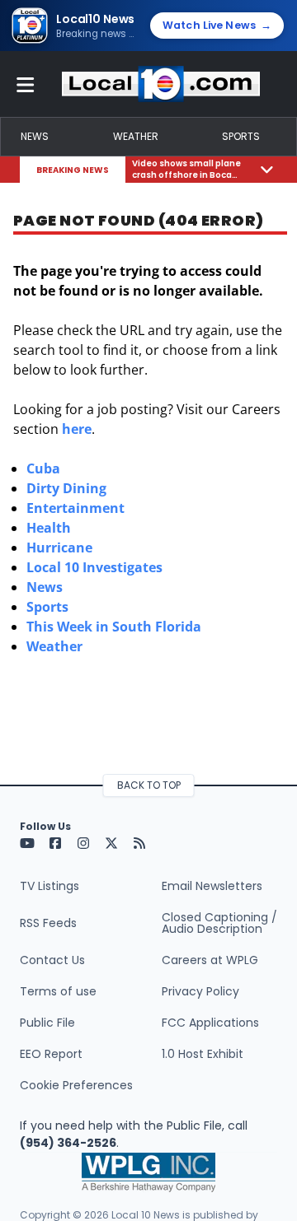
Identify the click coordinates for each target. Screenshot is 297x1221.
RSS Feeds (48, 923)
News (35, 136)
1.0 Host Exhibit (202, 1054)
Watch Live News (217, 25)
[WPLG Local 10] (161, 84)
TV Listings (49, 886)
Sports (241, 136)
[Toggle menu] (25, 84)
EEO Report (51, 1054)
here (77, 429)
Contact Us (52, 960)
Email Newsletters (212, 886)
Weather (135, 136)
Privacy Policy (200, 991)
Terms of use (58, 991)
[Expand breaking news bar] (267, 169)
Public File (47, 1022)
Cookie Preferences (76, 1085)
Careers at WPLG (210, 960)
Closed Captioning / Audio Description (219, 922)
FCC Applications (210, 1022)
